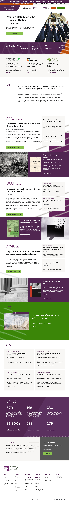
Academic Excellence (24, 27)
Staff (5, 477)
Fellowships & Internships (8, 483)
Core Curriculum (53, 133)
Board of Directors (7, 479)
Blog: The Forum (17, 487)
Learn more (8, 72)
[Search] (64, 3)
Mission (5, 476)
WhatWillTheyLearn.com (53, 414)
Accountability (17, 28)
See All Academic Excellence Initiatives (15, 147)
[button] (27, 8)
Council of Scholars (7, 480)
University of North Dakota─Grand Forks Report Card (17, 188)
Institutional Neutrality (39, 489)
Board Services (48, 480)
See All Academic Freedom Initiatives (14, 214)
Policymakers (46, 3)
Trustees (36, 3)
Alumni (41, 3)
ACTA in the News (46, 133)
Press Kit (57, 479)
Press (61, 3)
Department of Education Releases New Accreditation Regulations (20, 250)
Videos (16, 486)
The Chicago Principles (39, 487)
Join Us (34, 326)
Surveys (16, 480)
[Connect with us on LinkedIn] (57, 499)
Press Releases (58, 476)
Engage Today (14, 33)
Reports (16, 476)
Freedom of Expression (47, 183)
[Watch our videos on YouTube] (61, 499)
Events (5, 484)
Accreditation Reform (49, 482)
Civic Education (25, 84)
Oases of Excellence (28, 485)
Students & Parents (54, 3)
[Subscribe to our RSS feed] (64, 499)
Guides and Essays (18, 477)
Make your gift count (51, 72)
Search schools (30, 72)
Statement (45, 245)
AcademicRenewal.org (51, 430)
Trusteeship (50, 245)
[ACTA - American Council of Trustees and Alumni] (10, 8)
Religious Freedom (51, 198)
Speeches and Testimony (19, 479)
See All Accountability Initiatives (14, 271)
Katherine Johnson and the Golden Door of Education (17, 123)
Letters (16, 483)
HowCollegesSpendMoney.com (12, 416)
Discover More (9, 454)
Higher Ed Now (23, 3)
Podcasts (19, 84)
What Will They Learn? (28, 483)
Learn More (59, 1)
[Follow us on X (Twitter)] (59, 499)
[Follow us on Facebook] (54, 499)
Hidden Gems (27, 486)
